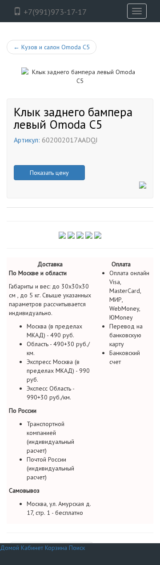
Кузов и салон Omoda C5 (51, 47)
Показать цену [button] (49, 173)
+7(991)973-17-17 (54, 12)
